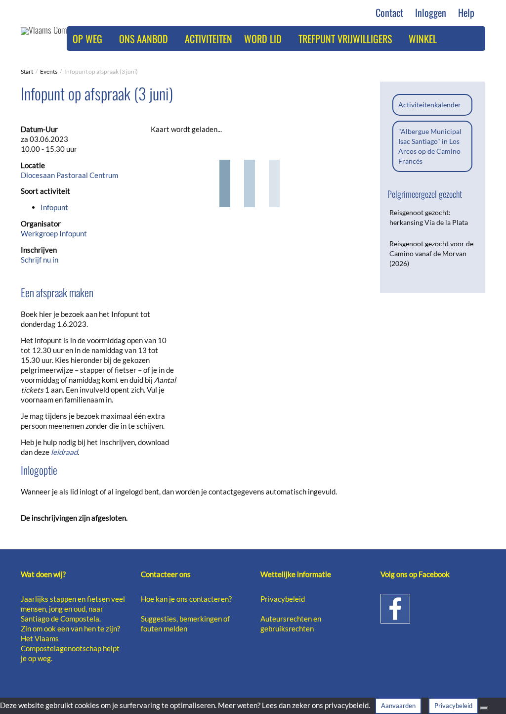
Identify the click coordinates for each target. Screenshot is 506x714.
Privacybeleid (282, 598)
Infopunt (54, 207)
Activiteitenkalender (429, 104)
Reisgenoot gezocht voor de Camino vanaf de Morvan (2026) (431, 253)
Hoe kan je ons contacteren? (186, 598)
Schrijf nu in (39, 259)
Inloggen (430, 12)
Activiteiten (208, 38)
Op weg (89, 38)
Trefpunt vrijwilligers (346, 38)
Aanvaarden (398, 706)
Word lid (264, 38)
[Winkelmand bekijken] (454, 38)
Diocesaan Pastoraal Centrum (69, 175)
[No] (484, 708)
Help (467, 12)
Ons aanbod (144, 38)
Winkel (423, 38)
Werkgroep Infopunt (54, 233)
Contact (389, 12)
